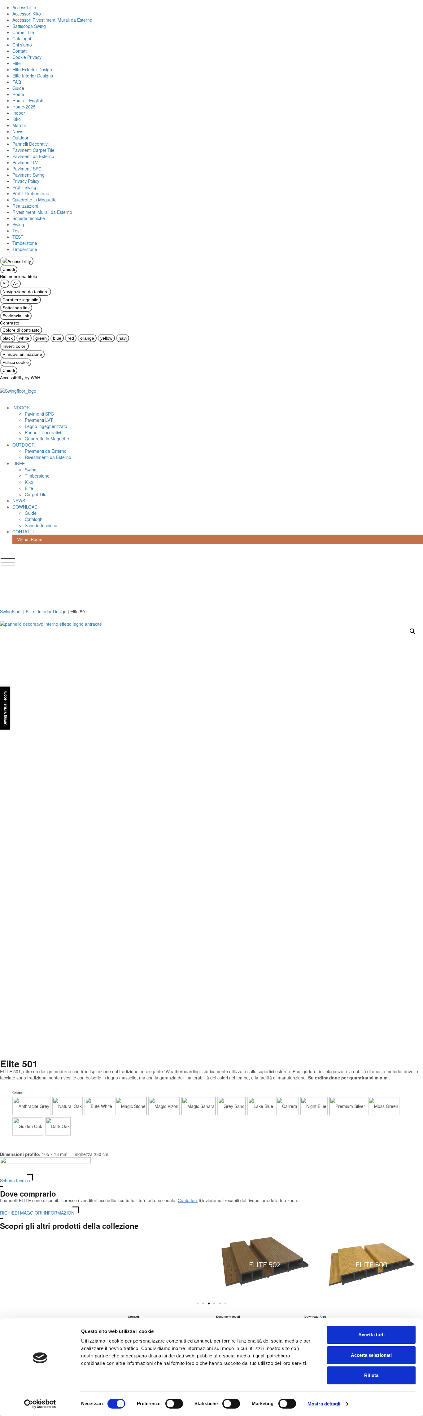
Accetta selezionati (371, 1355)
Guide (18, 88)
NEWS (18, 500)
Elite (16, 63)
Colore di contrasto (21, 330)
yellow (106, 338)
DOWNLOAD (24, 507)
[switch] (174, 1404)
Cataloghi (21, 38)
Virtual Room (29, 539)
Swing (18, 224)
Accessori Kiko (26, 14)
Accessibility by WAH (20, 377)
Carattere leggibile (20, 299)
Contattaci (188, 1200)
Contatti (20, 51)
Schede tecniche (28, 218)
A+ (15, 283)
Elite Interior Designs (32, 76)
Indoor (18, 113)
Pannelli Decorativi (30, 144)
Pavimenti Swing (28, 175)
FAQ (16, 82)
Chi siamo (22, 45)
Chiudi (8, 269)
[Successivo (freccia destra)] (412, 708)
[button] (412, 631)
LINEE (18, 463)
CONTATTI (23, 531)
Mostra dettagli (324, 1403)
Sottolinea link (16, 307)
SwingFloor (11, 611)
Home (18, 94)
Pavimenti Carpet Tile (33, 150)
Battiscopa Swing (29, 26)
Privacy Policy (25, 181)
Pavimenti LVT (26, 162)
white (24, 338)
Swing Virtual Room (5, 708)
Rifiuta (371, 1375)
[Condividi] (402, 7)
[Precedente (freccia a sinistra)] (11, 708)
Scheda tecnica (15, 1180)
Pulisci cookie (15, 362)
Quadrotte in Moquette (34, 199)
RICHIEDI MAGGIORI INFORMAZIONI (38, 1213)
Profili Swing (24, 187)
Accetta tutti (371, 1334)
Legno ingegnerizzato (46, 426)
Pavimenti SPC (26, 168)
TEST (18, 237)
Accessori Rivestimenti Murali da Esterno (52, 20)
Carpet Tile (23, 32)
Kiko (16, 119)
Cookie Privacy (26, 57)
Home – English (27, 100)
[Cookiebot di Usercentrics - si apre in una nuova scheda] (40, 1404)
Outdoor (20, 138)
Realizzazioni (25, 206)
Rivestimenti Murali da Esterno (42, 212)
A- (4, 283)
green (41, 338)
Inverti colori (14, 346)
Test (16, 230)
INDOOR (21, 407)
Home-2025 (24, 107)
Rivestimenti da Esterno (48, 457)
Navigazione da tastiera (25, 291)
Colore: (17, 1093)
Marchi (19, 125)
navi (123, 338)
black (7, 338)
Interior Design (53, 611)
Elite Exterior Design (32, 69)
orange (87, 338)
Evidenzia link (15, 315)
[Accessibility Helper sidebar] (16, 261)
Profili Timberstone (30, 193)
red (71, 338)
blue (57, 338)
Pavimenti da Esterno (33, 156)
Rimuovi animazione (22, 354)
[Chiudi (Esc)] (416, 7)
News (17, 131)
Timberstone (24, 243)
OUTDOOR (23, 445)
